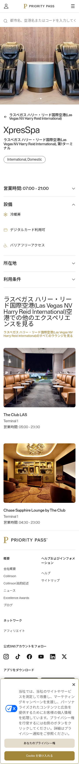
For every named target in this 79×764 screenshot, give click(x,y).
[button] (38, 98)
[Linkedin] (52, 656)
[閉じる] (74, 684)
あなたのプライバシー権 (39, 743)
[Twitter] (64, 656)
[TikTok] (17, 656)
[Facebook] (29, 656)
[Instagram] (6, 656)
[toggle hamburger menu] (72, 6)
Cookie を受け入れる (39, 755)
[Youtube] (41, 656)
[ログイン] (6, 6)
